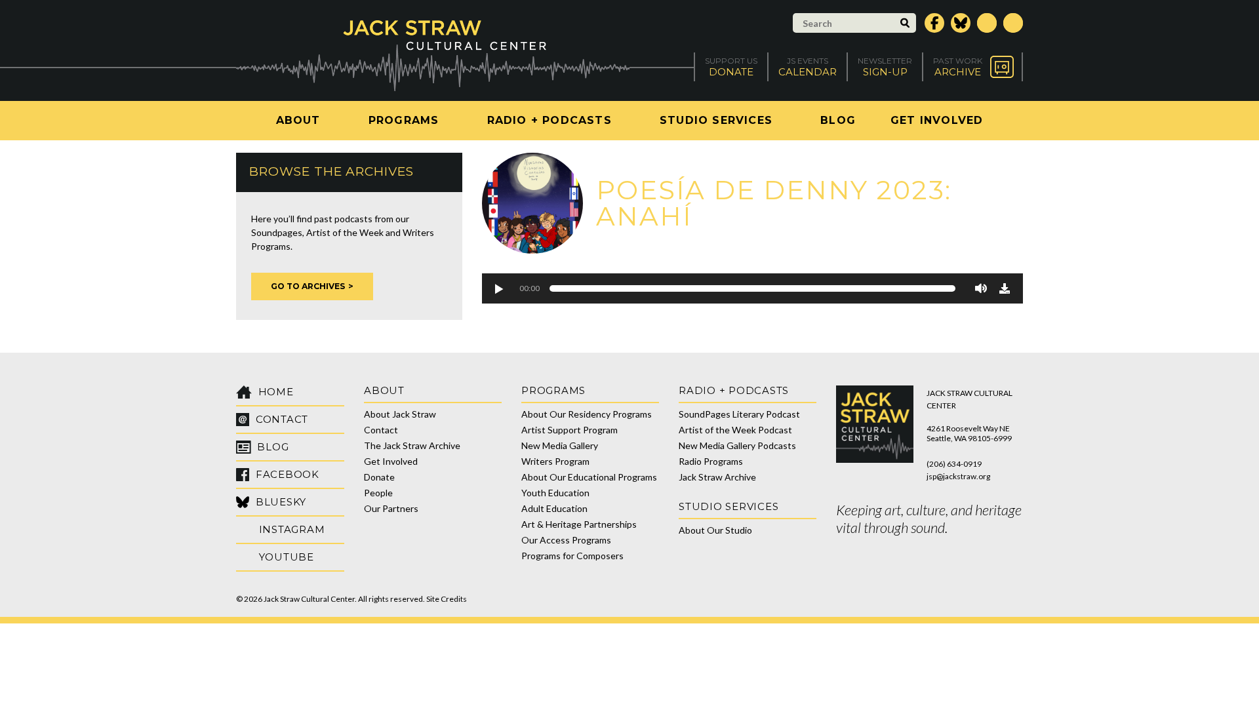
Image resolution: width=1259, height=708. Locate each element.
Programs (404, 120)
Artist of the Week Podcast (735, 429)
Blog (838, 120)
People (378, 492)
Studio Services (716, 120)
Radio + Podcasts (549, 120)
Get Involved (936, 120)
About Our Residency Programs (586, 414)
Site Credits (446, 599)
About (298, 120)
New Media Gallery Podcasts (737, 445)
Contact (381, 429)
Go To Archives (308, 286)
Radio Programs (711, 461)
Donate (379, 476)
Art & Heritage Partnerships (579, 524)
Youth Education (555, 492)
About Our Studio (715, 530)
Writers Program (555, 461)
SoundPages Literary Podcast (739, 414)
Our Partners (391, 508)
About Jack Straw (400, 414)
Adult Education (554, 508)
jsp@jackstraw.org (958, 476)
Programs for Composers (572, 555)
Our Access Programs (566, 539)
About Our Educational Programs (589, 476)
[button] (498, 288)
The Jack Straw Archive (412, 445)
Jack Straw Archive (717, 476)
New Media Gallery (559, 445)
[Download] (1004, 288)
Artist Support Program (569, 429)
